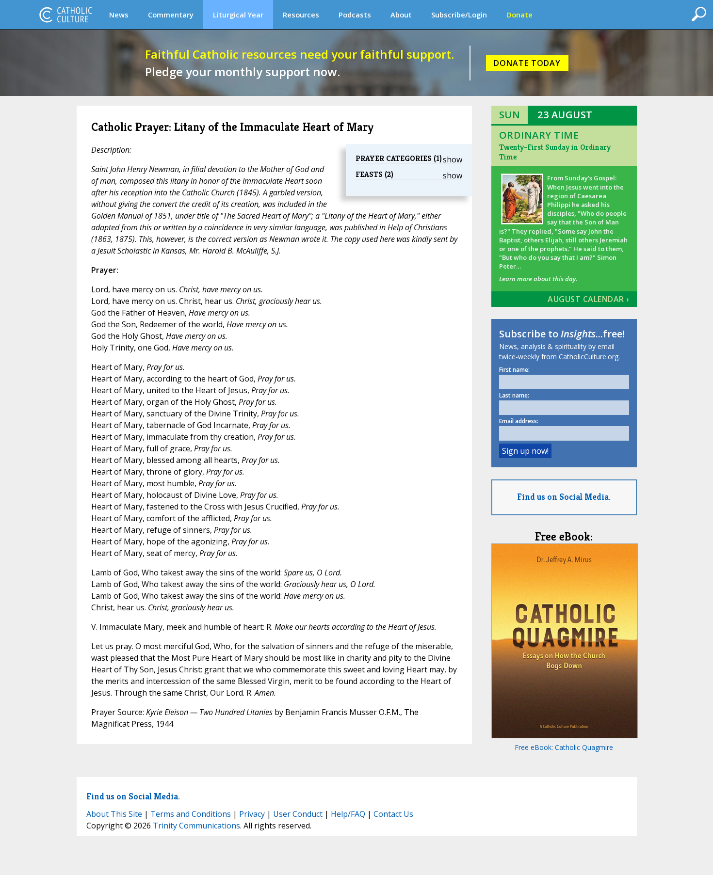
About (401, 14)
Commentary (171, 14)
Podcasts (355, 14)
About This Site (114, 814)
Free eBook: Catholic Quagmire (564, 747)
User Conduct (298, 814)
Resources (301, 14)
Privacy (252, 814)
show (452, 159)
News (119, 14)
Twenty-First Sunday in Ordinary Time (555, 152)
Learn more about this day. (538, 278)
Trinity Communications (196, 825)
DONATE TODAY (527, 63)
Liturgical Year (238, 14)
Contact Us (393, 814)
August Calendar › (588, 299)
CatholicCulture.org (65, 14)
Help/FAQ (348, 814)
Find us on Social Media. (564, 496)
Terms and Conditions (190, 814)
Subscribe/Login (459, 14)
